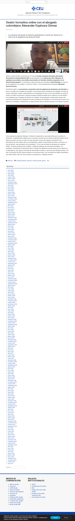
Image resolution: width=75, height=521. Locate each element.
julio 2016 (10, 368)
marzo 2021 (11, 273)
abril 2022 (11, 251)
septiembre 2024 (12, 202)
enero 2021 (11, 277)
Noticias (10, 160)
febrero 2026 (11, 178)
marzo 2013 (11, 434)
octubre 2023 (11, 221)
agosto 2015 (11, 387)
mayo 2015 (11, 392)
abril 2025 (11, 190)
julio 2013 (10, 428)
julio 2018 (10, 328)
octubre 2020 (11, 282)
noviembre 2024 (12, 199)
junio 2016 (11, 370)
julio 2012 (10, 446)
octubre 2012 (11, 443)
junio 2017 (10, 350)
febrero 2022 (11, 255)
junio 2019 (11, 309)
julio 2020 (10, 287)
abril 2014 (10, 414)
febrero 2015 (11, 397)
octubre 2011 (11, 461)
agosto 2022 (11, 244)
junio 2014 (11, 411)
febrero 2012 (11, 455)
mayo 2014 (11, 412)
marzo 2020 (11, 294)
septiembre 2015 (12, 385)
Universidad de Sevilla (38, 497)
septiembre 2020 (12, 283)
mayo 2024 (11, 209)
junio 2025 (11, 187)
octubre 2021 (11, 261)
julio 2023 (10, 226)
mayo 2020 (11, 290)
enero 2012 (11, 456)
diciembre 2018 (12, 319)
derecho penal (37, 160)
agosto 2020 (11, 285)
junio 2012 (11, 448)
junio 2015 (11, 390)
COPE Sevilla (14, 488)
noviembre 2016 (12, 361)
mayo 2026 (11, 173)
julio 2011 (10, 463)
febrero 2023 (11, 234)
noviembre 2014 (12, 402)
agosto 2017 (11, 346)
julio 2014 (10, 409)
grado (44, 160)
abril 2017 (10, 353)
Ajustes (66, 517)
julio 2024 (10, 205)
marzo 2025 (11, 192)
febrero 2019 (11, 316)
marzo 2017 (11, 355)
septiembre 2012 (12, 445)
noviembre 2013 (12, 422)
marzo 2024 (11, 212)
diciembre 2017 (12, 339)
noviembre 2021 (12, 260)
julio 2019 (10, 307)
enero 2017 (11, 358)
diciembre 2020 (12, 278)
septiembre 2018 (12, 324)
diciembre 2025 (12, 182)
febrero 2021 (11, 275)
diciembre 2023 (12, 217)
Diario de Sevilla (14, 490)
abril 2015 (10, 394)
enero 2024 (11, 216)
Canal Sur (13, 486)
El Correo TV (13, 493)
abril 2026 (11, 175)
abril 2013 (10, 433)
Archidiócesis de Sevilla (39, 486)
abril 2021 (10, 272)
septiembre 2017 (12, 345)
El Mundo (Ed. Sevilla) (16, 497)
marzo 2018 (11, 334)
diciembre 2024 (12, 197)
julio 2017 (10, 348)
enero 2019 (11, 317)
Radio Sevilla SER (15, 504)
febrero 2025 (11, 194)
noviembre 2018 (12, 321)
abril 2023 (11, 231)
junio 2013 (11, 429)
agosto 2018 (11, 326)
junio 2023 (11, 228)
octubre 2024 (11, 200)
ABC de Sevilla (14, 484)
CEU (33, 488)
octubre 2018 (11, 322)
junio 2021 (11, 268)
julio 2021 (10, 267)
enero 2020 (11, 297)
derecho (29, 160)
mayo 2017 (11, 351)
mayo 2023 (11, 229)
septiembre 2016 (12, 365)
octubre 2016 (11, 363)
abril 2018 (10, 333)
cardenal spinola (21, 160)
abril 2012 (10, 451)
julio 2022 (10, 246)
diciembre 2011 (12, 458)
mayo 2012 (11, 450)
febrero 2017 (11, 356)
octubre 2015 (11, 383)
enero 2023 (11, 236)
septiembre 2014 (12, 406)
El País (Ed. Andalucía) (16, 499)
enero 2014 (11, 419)
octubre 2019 (11, 302)
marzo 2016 (11, 375)
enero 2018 (11, 338)
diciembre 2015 (12, 380)
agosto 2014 (11, 407)
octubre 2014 (11, 404)
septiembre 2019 (12, 304)
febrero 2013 (11, 436)
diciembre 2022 (12, 238)
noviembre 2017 (12, 341)
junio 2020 (11, 289)
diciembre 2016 (12, 360)
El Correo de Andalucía (17, 491)
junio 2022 (11, 248)
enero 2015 (11, 399)
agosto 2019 (11, 306)
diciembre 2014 (12, 400)
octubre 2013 (11, 424)
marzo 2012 (11, 453)
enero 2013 (11, 438)
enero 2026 (11, 180)
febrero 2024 (11, 214)
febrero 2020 (11, 295)
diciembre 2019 (12, 299)
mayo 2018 (11, 331)
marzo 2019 (11, 314)
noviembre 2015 (12, 382)
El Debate (13, 495)
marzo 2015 (11, 395)
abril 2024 (11, 211)
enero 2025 (11, 195)
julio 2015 (10, 389)
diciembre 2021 (12, 258)
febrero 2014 (11, 417)
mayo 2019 (11, 311)
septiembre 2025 (12, 183)
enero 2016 (11, 378)
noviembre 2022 (12, 239)
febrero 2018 (11, 336)
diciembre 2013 (12, 421)
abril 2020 (11, 292)
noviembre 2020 (12, 280)
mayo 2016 (11, 372)
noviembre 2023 (12, 219)
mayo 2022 (11, 250)
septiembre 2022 (12, 243)
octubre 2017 (11, 343)
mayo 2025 (11, 189)
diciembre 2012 (12, 439)
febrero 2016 (11, 377)
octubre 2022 (11, 241)
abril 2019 (10, 312)
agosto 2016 (11, 367)
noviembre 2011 (12, 460)
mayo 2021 (11, 270)
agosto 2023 (11, 224)
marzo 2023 (11, 233)
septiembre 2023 (12, 222)
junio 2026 (11, 172)
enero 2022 (11, 256)
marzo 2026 (11, 177)
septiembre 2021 (12, 263)
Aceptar (55, 517)
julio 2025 (10, 185)
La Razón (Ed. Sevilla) (16, 501)
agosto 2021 (11, 265)
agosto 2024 (11, 204)
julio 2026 (10, 170)
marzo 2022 (11, 253)
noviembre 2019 (12, 300)
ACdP (33, 484)
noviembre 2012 (12, 441)
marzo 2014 (11, 416)
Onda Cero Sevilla (15, 502)
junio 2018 (11, 329)
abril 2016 (10, 373)
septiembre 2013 (12, 426)
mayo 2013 (11, 431)
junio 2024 (11, 207)
